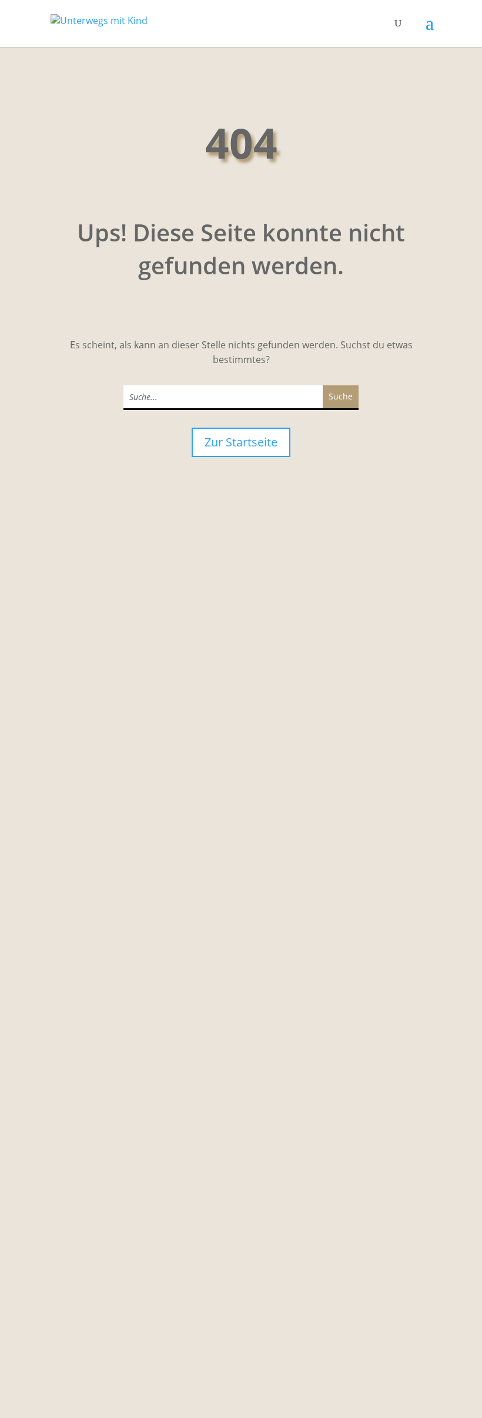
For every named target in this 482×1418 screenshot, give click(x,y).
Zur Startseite (241, 442)
